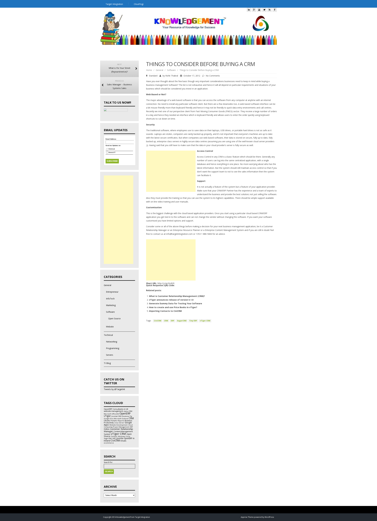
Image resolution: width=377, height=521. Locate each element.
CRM (166, 320)
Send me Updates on (113, 145)
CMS (114, 438)
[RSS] (269, 10)
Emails (123, 440)
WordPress (269, 517)
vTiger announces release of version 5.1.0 (171, 299)
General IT (112, 152)
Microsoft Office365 (111, 414)
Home (149, 70)
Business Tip (127, 416)
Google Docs (108, 419)
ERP (172, 320)
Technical (112, 149)
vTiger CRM (205, 320)
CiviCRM (157, 320)
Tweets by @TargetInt (114, 389)
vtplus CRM (128, 411)
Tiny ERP (193, 320)
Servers (109, 354)
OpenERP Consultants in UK (116, 409)
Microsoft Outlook (121, 419)
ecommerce (109, 443)
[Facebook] (274, 10)
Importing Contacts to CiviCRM (165, 311)
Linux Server (119, 423)
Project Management (121, 427)
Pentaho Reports (117, 420)
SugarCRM (181, 320)
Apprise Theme (247, 517)
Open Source (114, 318)
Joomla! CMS (116, 416)
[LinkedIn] (249, 10)
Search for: (108, 462)
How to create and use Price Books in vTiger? (173, 307)
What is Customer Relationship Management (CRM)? (177, 296)
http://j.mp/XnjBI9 (166, 283)
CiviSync (114, 436)
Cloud (127, 436)
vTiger (107, 416)
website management (113, 411)
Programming (112, 348)
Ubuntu (107, 420)
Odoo (106, 429)
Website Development (118, 425)
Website (110, 326)
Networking (111, 341)
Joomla (119, 438)
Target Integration (114, 4)
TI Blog (107, 363)
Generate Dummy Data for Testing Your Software (175, 303)
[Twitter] (264, 10)
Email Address (111, 139)
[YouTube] (259, 10)
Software (171, 70)
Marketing (111, 305)
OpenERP (125, 413)
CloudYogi (138, 4)
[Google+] (254, 10)
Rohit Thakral (171, 75)
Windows (121, 436)
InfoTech (110, 298)
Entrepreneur (112, 291)
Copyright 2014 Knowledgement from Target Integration (126, 517)
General (159, 70)
